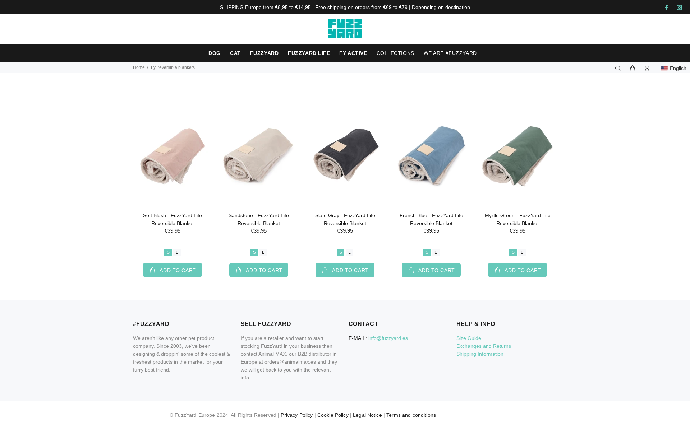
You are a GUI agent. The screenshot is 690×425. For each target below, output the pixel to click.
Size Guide (468, 338)
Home (139, 67)
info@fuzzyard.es (388, 338)
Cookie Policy (333, 415)
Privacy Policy (297, 415)
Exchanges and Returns (483, 346)
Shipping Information (479, 354)
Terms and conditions (411, 415)
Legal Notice (367, 415)
